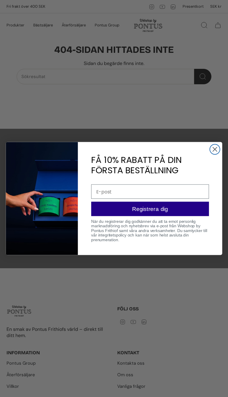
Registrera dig (150, 209)
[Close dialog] (215, 149)
